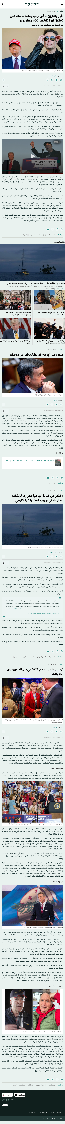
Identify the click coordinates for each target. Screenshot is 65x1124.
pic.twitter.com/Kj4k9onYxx (14, 609)
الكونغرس (22, 1085)
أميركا (25, 235)
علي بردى (55, 727)
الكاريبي (16, 657)
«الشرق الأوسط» (53, 76)
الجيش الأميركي (41, 657)
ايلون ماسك (42, 235)
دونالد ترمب (32, 235)
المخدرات (31, 657)
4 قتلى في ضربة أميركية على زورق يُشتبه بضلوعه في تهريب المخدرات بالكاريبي (36, 283)
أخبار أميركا (52, 235)
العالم (61, 11)
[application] (32, 156)
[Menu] (62, 4)
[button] (32, 156)
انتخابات (30, 1085)
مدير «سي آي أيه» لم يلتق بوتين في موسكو (36, 355)
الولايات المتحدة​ (51, 11)
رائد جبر (56, 400)
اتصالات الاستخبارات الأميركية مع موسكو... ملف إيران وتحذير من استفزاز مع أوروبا (30, 460)
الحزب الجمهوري (41, 1085)
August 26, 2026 (53, 613)
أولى (54, 483)
